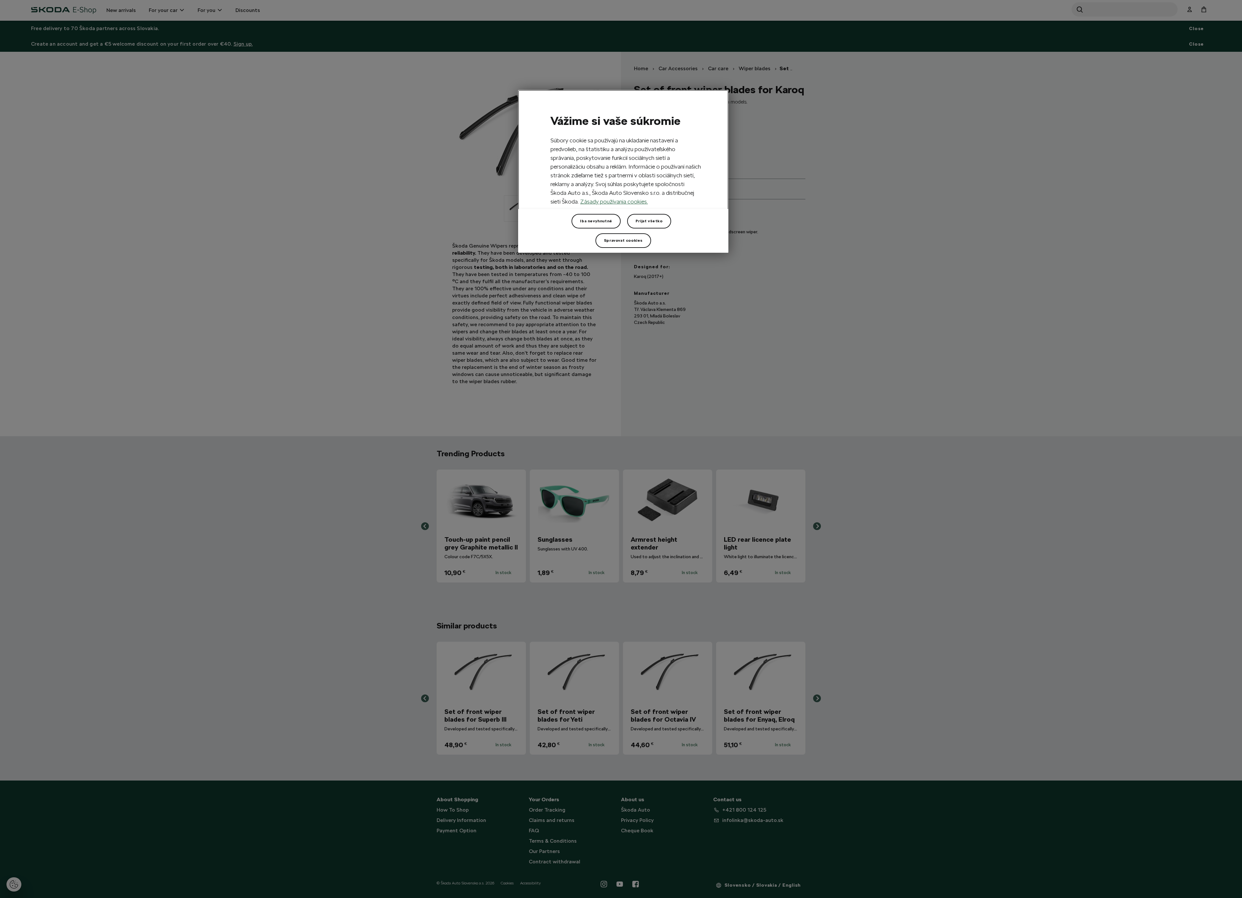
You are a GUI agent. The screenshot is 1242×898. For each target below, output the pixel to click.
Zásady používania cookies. (614, 201)
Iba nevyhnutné (596, 221)
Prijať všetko (649, 221)
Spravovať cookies (623, 240)
